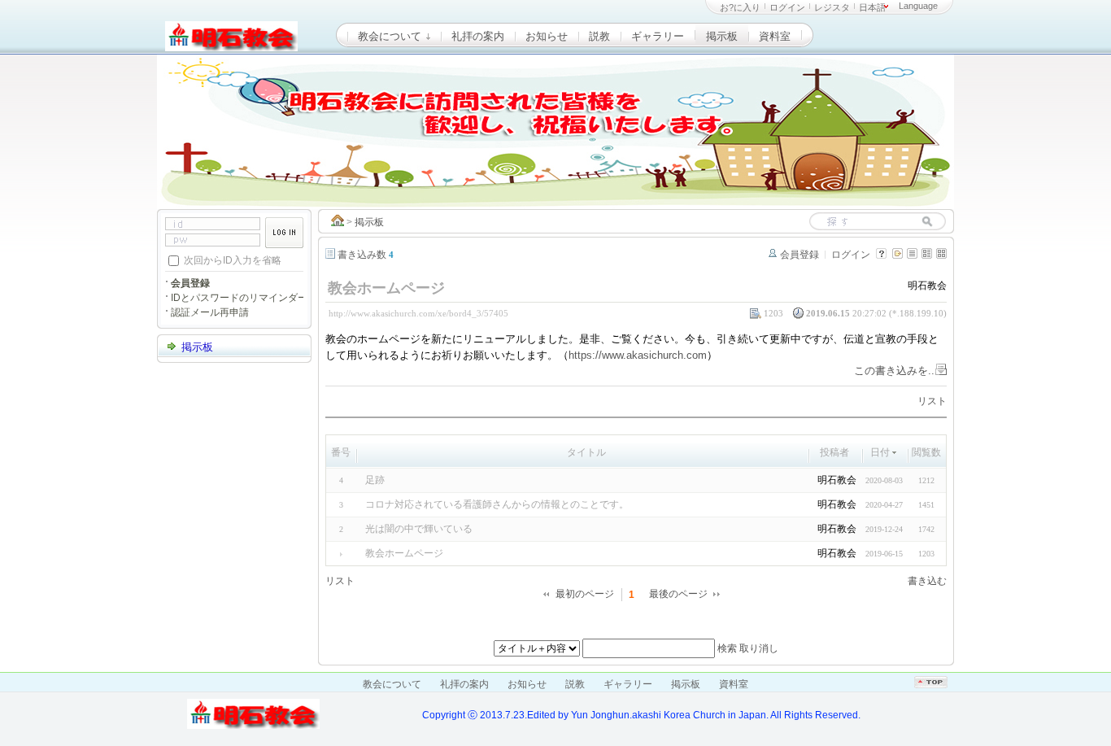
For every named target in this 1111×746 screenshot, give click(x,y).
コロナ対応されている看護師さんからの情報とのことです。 (497, 504)
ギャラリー (657, 36)
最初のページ (585, 594)
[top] (931, 685)
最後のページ (678, 594)
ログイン (787, 7)
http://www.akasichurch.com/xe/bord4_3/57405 (418, 313)
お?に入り (740, 7)
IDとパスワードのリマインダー (239, 297)
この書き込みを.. (894, 370)
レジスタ (832, 7)
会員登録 (799, 254)
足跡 (375, 480)
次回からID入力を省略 (232, 259)
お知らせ (546, 36)
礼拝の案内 (477, 36)
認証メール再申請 (210, 312)
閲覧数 (926, 452)
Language (918, 6)
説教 (599, 36)
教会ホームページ (404, 553)
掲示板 (722, 36)
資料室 (775, 36)
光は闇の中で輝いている (419, 528)
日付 (880, 452)
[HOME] (337, 222)
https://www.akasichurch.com (638, 355)
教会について (391, 36)
